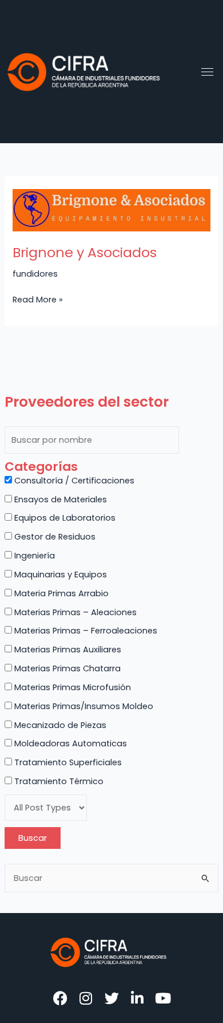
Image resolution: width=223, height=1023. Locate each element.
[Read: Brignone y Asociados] (111, 210)
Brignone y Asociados (85, 252)
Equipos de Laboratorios (64, 518)
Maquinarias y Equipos (59, 574)
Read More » (38, 299)
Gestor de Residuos (53, 536)
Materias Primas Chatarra (66, 668)
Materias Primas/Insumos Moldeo (82, 706)
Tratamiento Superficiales (67, 762)
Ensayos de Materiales (59, 499)
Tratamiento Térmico (57, 781)
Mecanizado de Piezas (59, 725)
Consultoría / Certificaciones (73, 480)
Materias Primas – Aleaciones (74, 612)
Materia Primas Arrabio (60, 593)
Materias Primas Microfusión (71, 687)
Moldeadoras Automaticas (69, 743)
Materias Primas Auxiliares (66, 649)
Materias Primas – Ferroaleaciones (84, 630)
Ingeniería (33, 555)
